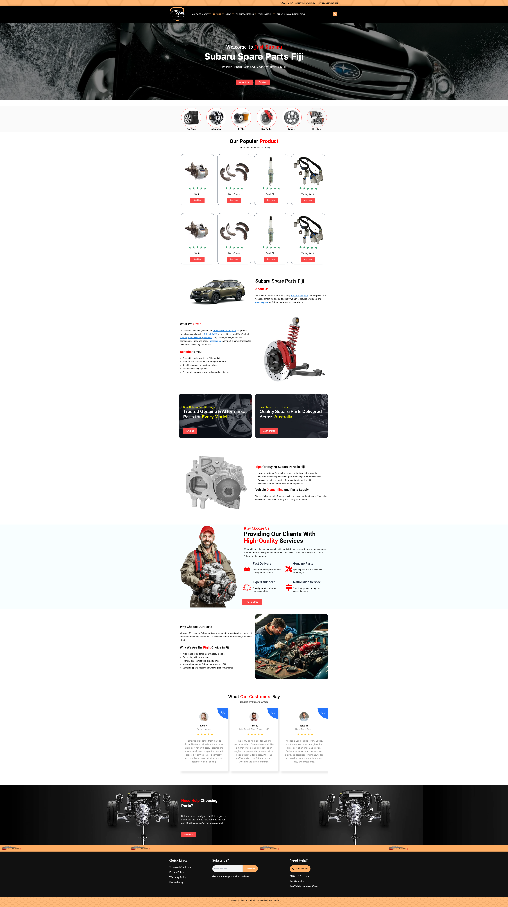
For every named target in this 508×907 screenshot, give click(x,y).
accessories (215, 341)
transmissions (194, 337)
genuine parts (261, 302)
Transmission (265, 14)
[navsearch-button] (335, 14)
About (205, 14)
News (228, 14)
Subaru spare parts (299, 295)
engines (183, 337)
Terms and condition (288, 14)
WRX (214, 334)
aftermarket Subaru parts (224, 330)
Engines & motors (245, 14)
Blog (302, 14)
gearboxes (207, 337)
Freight (217, 14)
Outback (207, 334)
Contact (196, 14)
